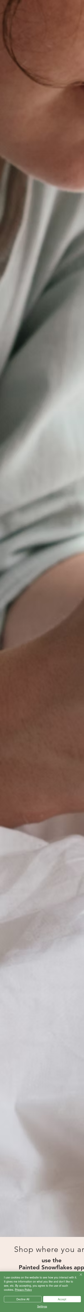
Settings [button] (42, 1306)
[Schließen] (78, 1277)
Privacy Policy (23, 1290)
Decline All (22, 1299)
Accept (62, 1299)
